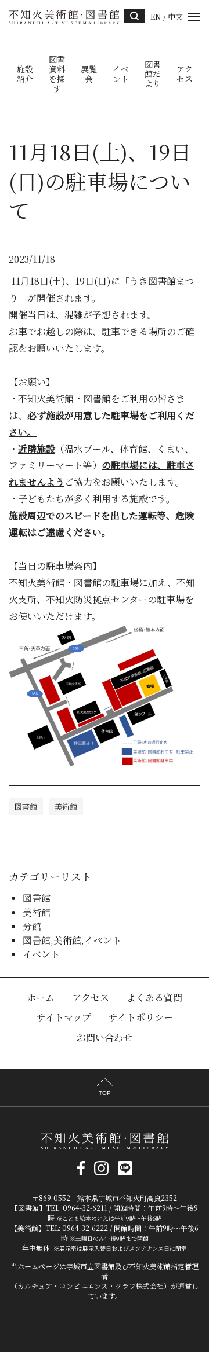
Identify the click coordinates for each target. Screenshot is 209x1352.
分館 (32, 926)
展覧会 (89, 74)
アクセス (184, 74)
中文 (175, 16)
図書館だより (153, 74)
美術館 (66, 806)
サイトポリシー (141, 1017)
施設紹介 (25, 74)
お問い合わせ (104, 1037)
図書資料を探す (57, 73)
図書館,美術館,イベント (72, 940)
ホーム (41, 997)
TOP (105, 1093)
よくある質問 (154, 997)
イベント (121, 74)
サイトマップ (64, 1017)
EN (155, 16)
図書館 (26, 806)
